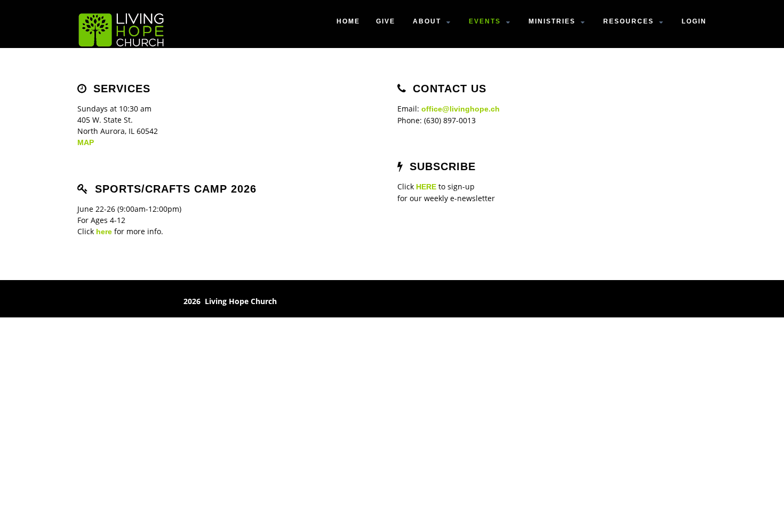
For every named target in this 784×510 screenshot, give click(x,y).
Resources (628, 21)
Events (485, 21)
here (104, 231)
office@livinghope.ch (460, 109)
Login (694, 21)
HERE (426, 186)
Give (385, 21)
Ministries (552, 21)
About (427, 21)
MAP (85, 142)
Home (348, 21)
